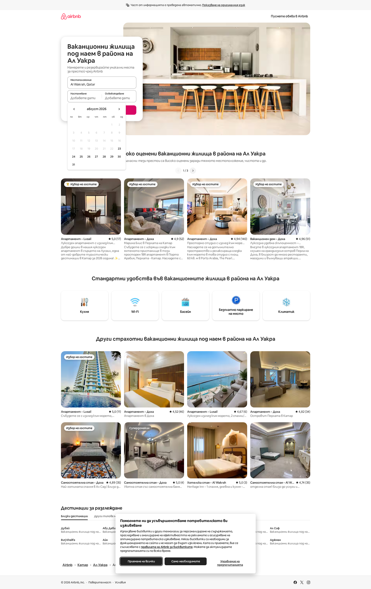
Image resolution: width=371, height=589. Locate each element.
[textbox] (84, 98)
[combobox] (101, 84)
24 (73, 156)
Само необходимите (185, 561)
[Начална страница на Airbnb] (71, 16)
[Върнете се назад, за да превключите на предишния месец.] (74, 109)
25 (81, 156)
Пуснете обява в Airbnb (289, 16)
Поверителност (99, 582)
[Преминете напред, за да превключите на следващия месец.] (119, 109)
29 (111, 156)
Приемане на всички (141, 561)
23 (119, 148)
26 (88, 156)
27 (96, 156)
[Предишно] (178, 171)
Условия (120, 582)
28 (104, 156)
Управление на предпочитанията (230, 563)
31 (73, 164)
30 (119, 156)
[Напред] (193, 171)
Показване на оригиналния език (223, 5)
